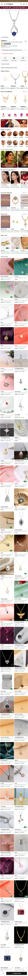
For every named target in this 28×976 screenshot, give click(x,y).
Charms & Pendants (8, 9)
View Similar (5, 37)
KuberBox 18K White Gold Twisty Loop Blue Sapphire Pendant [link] (22, 9)
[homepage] (8, 4)
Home (2, 9)
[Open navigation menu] (2, 4)
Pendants (15, 9)
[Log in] (26, 4)
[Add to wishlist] (3, 973)
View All (24, 71)
